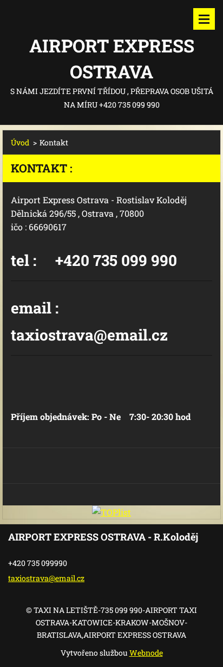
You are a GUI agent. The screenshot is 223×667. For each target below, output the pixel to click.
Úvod (20, 142)
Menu (204, 19)
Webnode (146, 653)
